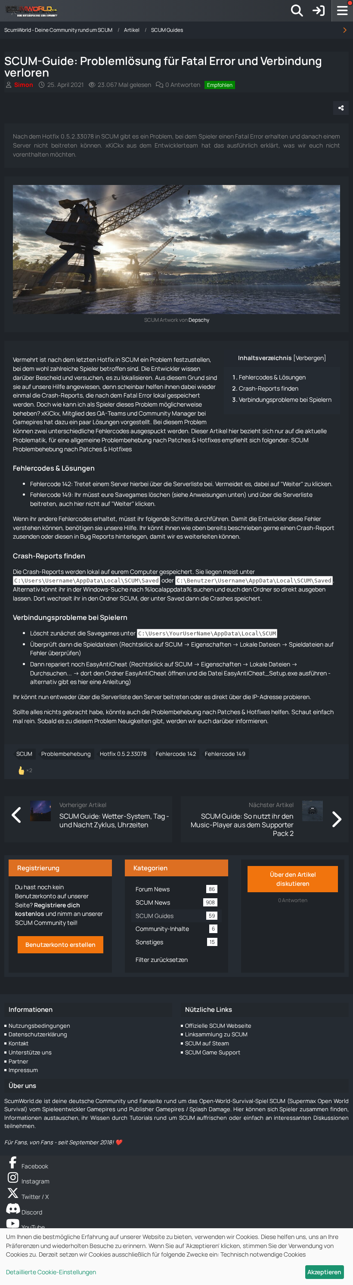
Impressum (23, 1070)
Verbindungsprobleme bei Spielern (285, 399)
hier (83, 682)
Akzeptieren (324, 1272)
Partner (18, 1061)
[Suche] (297, 10)
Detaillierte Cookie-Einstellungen (51, 1272)
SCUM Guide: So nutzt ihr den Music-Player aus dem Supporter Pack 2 (242, 824)
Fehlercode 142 (176, 754)
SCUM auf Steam (207, 1043)
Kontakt (18, 1043)
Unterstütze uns (30, 1052)
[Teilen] (341, 108)
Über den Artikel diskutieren (293, 878)
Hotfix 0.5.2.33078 (123, 754)
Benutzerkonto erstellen (60, 944)
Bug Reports (97, 536)
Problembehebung (66, 754)
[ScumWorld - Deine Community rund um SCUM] (34, 10)
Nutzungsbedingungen (39, 1025)
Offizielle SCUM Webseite (218, 1025)
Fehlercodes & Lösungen (272, 377)
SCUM (24, 754)
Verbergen (310, 358)
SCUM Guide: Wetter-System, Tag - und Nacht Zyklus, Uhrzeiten (114, 820)
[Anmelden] (318, 11)
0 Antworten (182, 84)
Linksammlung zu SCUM (216, 1034)
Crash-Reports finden (268, 388)
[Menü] (342, 11)
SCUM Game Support (212, 1052)
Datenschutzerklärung (38, 1034)
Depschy (199, 320)
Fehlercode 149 (225, 754)
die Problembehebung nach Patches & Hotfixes (206, 712)
